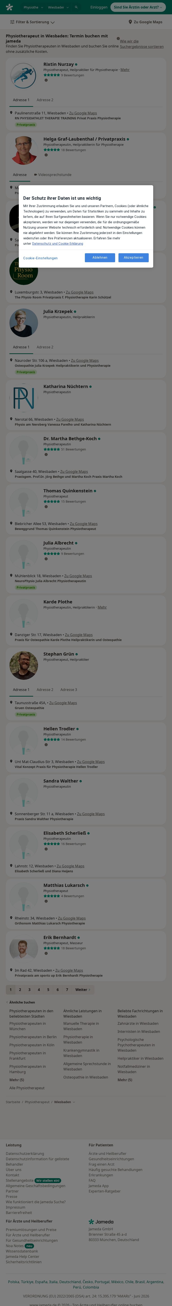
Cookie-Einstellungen (40, 258)
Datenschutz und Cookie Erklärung (57, 244)
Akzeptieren (133, 258)
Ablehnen (100, 258)
